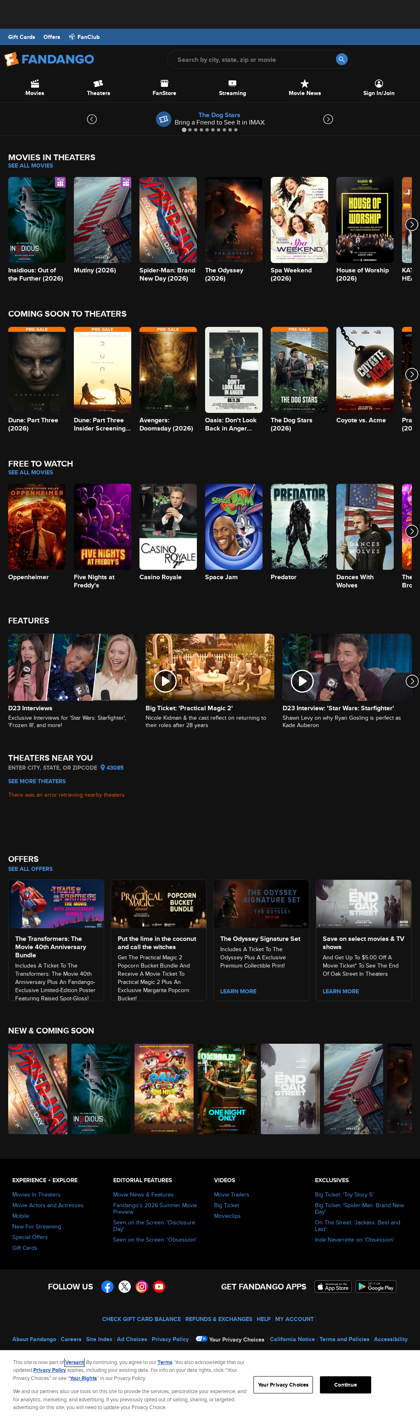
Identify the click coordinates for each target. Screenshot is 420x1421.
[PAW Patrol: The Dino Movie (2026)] (164, 1089)
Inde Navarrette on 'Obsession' (354, 1239)
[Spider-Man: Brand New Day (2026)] (37, 1089)
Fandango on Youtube (159, 1286)
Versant (74, 1362)
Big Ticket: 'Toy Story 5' (344, 1194)
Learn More (238, 991)
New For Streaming (36, 1226)
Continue (345, 1385)
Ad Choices (132, 1339)
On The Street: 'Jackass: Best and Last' (357, 1225)
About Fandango (34, 1339)
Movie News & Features (143, 1194)
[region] (210, 1385)
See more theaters (37, 781)
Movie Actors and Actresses (48, 1205)
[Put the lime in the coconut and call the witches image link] (158, 902)
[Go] (342, 59)
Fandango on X (125, 1286)
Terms (165, 1362)
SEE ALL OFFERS (30, 869)
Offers (51, 37)
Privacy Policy (170, 1339)
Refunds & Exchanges (218, 1319)
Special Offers (30, 1237)
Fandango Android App (376, 1286)
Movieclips (227, 1216)
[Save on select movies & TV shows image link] (363, 902)
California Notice (292, 1339)
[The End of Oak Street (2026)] (290, 1089)
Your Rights (83, 1378)
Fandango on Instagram (142, 1286)
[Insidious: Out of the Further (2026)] (100, 1089)
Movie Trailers (231, 1194)
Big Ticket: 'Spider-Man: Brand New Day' (359, 1208)
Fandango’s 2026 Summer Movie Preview (155, 1208)
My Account (294, 1319)
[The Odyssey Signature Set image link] (261, 902)
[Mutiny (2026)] (353, 1089)
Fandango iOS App (333, 1286)
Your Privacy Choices (237, 1339)
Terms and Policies (345, 1339)
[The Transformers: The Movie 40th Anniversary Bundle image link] (56, 902)
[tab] (184, 129)
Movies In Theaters (36, 1194)
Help (264, 1319)
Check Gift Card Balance (141, 1319)
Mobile (20, 1216)
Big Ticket (226, 1205)
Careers (71, 1339)
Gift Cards (21, 37)
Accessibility (391, 1339)
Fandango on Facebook (107, 1286)
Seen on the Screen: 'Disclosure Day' (154, 1225)
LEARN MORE (341, 991)
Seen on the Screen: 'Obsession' (155, 1239)
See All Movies (30, 165)
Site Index (99, 1339)
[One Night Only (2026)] (227, 1089)
